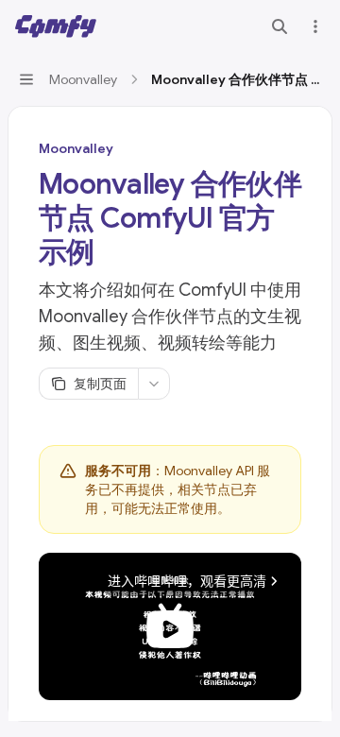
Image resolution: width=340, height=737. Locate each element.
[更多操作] (315, 26)
